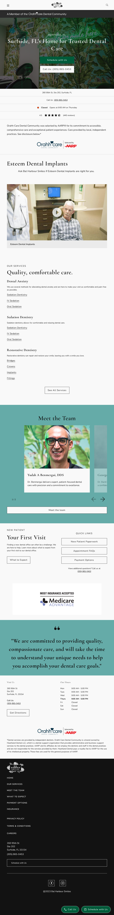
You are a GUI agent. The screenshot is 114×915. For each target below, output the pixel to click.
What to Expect (18, 559)
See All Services (57, 390)
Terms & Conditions (19, 826)
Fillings (11, 378)
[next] (103, 499)
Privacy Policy (15, 818)
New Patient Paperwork (84, 541)
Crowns (11, 366)
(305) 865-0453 (61, 100)
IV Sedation (13, 300)
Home (10, 778)
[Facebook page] (51, 883)
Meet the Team (15, 790)
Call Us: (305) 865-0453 (57, 69)
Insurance (13, 809)
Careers (12, 833)
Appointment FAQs (84, 550)
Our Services (15, 784)
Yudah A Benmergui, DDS (46, 475)
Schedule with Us (57, 60)
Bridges (11, 360)
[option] (57, 459)
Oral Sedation (14, 306)
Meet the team (57, 510)
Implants (11, 372)
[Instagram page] (63, 883)
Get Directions (18, 712)
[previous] (94, 499)
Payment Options (84, 560)
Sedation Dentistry (17, 294)
